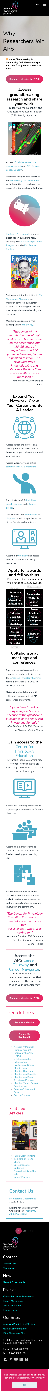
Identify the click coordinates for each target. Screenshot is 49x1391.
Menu (38, 4)
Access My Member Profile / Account (24, 1048)
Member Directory (23, 1071)
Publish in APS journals (18, 234)
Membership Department (22, 1198)
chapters (10, 518)
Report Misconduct (13, 1300)
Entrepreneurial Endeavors (22, 1166)
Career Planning (22, 1177)
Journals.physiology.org (15, 1328)
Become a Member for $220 (24, 79)
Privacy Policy (10, 1310)
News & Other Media (14, 1282)
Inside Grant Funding (24, 1155)
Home (12, 59)
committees (31, 514)
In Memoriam (20, 1062)
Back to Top (28, 1230)
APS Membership (29, 62)
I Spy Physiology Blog (14, 1333)
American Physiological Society (19, 1324)
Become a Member (24, 1022)
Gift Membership (22, 1058)
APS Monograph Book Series (25, 180)
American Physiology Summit (25, 677)
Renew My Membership (24, 1036)
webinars (23, 555)
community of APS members (21, 466)
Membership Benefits (25, 1074)
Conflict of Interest (12, 1305)
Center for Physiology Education (24, 751)
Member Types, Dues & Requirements (26, 1085)
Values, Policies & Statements (18, 1296)
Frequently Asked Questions (22, 1212)
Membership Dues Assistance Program (24, 1079)
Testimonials (9, 1268)
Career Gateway (23, 963)
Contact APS (9, 1263)
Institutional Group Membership (24, 1067)
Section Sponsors (23, 1095)
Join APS (11, 65)
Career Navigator (24, 969)
